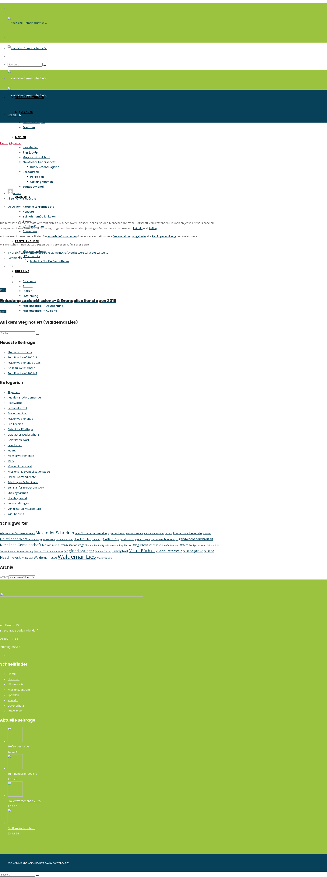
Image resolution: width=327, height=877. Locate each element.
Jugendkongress (142, 539)
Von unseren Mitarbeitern (24, 508)
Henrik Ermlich (82, 539)
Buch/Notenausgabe (44, 167)
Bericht (148, 533)
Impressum (15, 711)
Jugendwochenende (163, 539)
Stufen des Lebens (20, 352)
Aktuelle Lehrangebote (38, 207)
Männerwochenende (21, 456)
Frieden (207, 533)
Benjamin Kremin (134, 533)
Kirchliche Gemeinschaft (20, 544)
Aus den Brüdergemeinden (25, 397)
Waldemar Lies (77, 556)
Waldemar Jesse (45, 557)
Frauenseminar (17, 413)
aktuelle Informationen (62, 236)
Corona (168, 533)
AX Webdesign (61, 863)
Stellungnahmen (41, 182)
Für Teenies (15, 424)
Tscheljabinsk (120, 551)
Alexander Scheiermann (17, 533)
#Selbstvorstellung (81, 252)
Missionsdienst (92, 545)
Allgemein (15, 143)
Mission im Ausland (20, 466)
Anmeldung (31, 231)
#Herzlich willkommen (22, 252)
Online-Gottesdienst (169, 545)
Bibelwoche (15, 403)
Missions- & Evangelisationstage (29, 471)
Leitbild (27, 291)
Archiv (4, 577)
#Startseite (100, 252)
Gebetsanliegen (34, 122)
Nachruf (128, 545)
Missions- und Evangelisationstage (63, 545)
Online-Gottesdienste (22, 477)
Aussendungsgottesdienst (109, 533)
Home (4, 143)
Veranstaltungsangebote (129, 236)
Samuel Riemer (8, 551)
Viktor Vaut (27, 558)
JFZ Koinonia (31, 256)
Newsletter (30, 147)
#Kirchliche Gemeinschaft (52, 252)
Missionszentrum (19, 689)
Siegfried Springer (79, 550)
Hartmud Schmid (64, 539)
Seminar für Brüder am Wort (26, 487)
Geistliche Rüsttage (20, 429)
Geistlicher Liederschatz (39, 162)
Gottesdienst (49, 539)
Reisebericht (212, 545)
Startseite (29, 281)
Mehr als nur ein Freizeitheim (49, 261)
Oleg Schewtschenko (146, 545)
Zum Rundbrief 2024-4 (22, 373)
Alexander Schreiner (55, 532)
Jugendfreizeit (125, 539)
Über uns (22, 271)
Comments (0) (17, 258)
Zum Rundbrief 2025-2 (22, 357)
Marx (11, 461)
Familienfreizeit (17, 408)
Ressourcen (31, 172)
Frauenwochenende (20, 418)
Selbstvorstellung (24, 551)
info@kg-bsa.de (10, 647)
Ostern (184, 545)
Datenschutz (16, 705)
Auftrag (28, 286)
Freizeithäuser (27, 241)
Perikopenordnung (164, 236)
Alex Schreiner (84, 533)
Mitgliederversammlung (111, 545)
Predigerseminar (197, 545)
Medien (20, 137)
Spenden (29, 127)
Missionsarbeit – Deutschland (43, 306)
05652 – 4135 (9, 638)
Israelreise (15, 445)
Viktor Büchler (142, 550)
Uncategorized (17, 498)
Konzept (28, 212)
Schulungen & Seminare (23, 482)
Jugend (12, 450)
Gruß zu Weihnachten (21, 368)
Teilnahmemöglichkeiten (40, 216)
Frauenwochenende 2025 (24, 362)
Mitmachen (24, 112)
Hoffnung (96, 539)
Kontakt (13, 700)
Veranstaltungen (29, 97)
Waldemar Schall (105, 558)
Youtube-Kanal (33, 187)
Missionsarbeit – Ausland (40, 311)
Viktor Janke (193, 550)
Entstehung (30, 296)
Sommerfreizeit (103, 551)
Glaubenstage (35, 539)
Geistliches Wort (18, 440)
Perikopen (37, 177)
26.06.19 (13, 206)
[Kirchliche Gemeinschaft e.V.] (27, 23)
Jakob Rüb (109, 539)
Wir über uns (28, 198)
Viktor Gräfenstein (169, 551)
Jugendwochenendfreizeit (194, 539)
